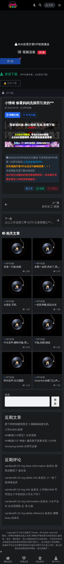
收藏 (42, 188)
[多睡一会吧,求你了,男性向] (47, 249)
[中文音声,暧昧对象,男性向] (16, 325)
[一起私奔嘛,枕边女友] (47, 287)
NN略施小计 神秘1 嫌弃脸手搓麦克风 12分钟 (30, 440)
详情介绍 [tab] (14, 114)
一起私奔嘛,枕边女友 (45, 304)
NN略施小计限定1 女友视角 (20, 435)
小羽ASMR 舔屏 (14, 429)
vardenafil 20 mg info (17, 489)
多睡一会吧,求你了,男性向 (47, 268)
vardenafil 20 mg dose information (25, 465)
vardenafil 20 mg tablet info (21, 477)
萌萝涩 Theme (31, 532)
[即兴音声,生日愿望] (16, 363)
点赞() (54, 188)
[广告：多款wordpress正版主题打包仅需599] (32, 126)
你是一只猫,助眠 (12, 266)
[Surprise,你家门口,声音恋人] (47, 363)
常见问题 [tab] (30, 114)
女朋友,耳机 (10, 304)
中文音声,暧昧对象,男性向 (16, 344)
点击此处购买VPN (32, 161)
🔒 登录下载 (10, 83)
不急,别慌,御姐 (42, 342)
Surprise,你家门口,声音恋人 (47, 382)
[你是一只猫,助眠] (16, 249)
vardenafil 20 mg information (22, 501)
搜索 (7, 394)
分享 (30, 188)
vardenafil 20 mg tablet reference (24, 513)
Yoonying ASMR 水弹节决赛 (21, 446)
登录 (50, 5)
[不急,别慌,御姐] (47, 325)
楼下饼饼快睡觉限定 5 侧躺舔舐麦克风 (27, 424)
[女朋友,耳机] (16, 287)
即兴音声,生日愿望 (14, 380)
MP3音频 (27, 107)
